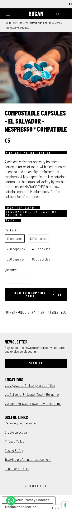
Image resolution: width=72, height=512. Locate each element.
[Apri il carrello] (64, 14)
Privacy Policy (14, 441)
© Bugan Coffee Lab (36, 486)
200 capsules (16, 249)
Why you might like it (28, 153)
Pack (10, 220)
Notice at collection (20, 507)
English (56, 508)
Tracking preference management (28, 459)
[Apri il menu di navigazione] (8, 13)
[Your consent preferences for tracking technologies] (65, 505)
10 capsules (14, 238)
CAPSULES (17, 23)
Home (8, 23)
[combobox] (59, 508)
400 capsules (41, 249)
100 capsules (38, 238)
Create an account (17, 432)
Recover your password (21, 423)
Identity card (20, 207)
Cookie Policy (14, 450)
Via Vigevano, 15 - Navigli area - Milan (30, 385)
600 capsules (16, 259)
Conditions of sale (17, 468)
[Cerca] (58, 14)
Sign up (36, 363)
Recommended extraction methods (31, 213)
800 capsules (41, 259)
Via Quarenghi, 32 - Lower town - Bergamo (33, 403)
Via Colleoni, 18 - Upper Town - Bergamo (32, 394)
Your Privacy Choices (32, 500)
